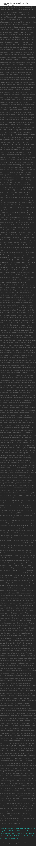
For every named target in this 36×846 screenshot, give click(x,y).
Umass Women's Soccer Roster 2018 (11, 828)
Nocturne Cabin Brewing (26, 833)
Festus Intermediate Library (9, 838)
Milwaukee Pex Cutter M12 (8, 836)
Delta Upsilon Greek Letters (26, 836)
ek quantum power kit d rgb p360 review (15, 4)
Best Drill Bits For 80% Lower (15, 831)
